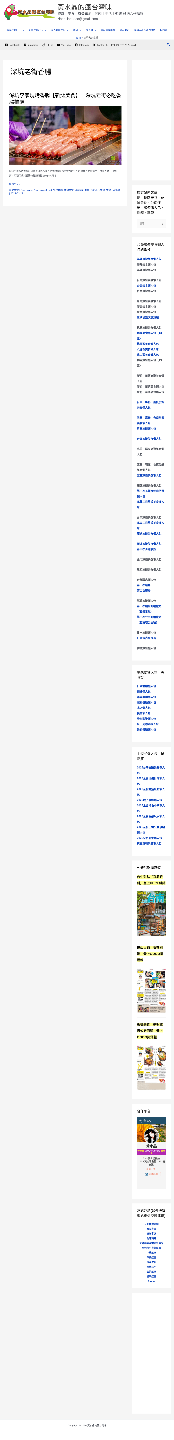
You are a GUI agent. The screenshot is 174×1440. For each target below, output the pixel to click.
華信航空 (151, 1257)
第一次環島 (144, 585)
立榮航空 (151, 1271)
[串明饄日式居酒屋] (151, 1067)
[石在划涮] (151, 990)
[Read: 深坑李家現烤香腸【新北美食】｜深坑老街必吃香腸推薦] (65, 135)
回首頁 (163, 30)
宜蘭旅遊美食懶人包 (149, 475)
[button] (22, 30)
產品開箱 (124, 30)
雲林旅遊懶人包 (146, 428)
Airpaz (151, 1281)
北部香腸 (58, 190)
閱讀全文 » (15, 184)
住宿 (75, 30)
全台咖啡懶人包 (146, 718)
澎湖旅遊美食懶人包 (149, 543)
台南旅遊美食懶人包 (149, 438)
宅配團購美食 (108, 30)
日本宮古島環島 (146, 638)
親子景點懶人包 (149, 800)
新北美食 (14, 190)
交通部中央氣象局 (151, 1247)
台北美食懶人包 (146, 285)
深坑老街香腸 (98, 190)
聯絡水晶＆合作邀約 (144, 30)
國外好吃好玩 (58, 30)
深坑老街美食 (82, 190)
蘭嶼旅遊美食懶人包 (149, 533)
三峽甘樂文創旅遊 (148, 317)
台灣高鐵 (151, 1238)
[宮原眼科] (151, 913)
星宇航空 (151, 1276)
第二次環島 (144, 590)
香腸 (108, 190)
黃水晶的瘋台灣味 (84, 7)
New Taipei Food (43, 190)
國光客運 (151, 1229)
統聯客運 (151, 1233)
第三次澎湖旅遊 (146, 549)
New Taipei (26, 190)
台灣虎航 (151, 1262)
